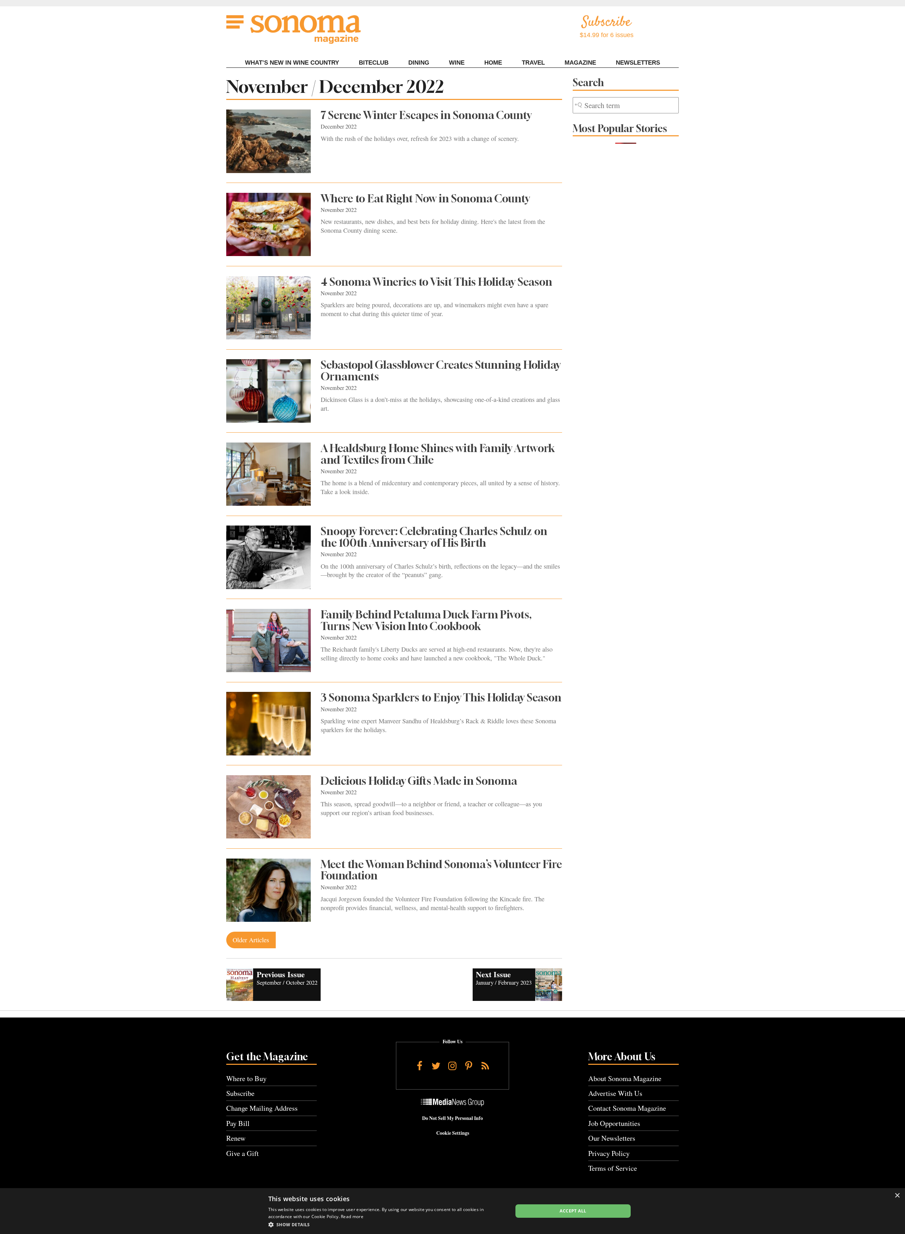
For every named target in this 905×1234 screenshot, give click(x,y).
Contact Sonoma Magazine (627, 1108)
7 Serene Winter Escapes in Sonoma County (426, 115)
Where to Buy (246, 1078)
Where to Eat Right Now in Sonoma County (425, 198)
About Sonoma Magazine (624, 1078)
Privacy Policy (609, 1153)
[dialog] (452, 1211)
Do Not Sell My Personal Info (452, 1118)
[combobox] (626, 105)
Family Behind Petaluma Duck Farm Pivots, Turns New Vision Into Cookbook (426, 620)
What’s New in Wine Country (292, 62)
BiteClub (374, 62)
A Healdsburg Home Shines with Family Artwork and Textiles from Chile (438, 454)
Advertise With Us (615, 1093)
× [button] (897, 1195)
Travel (533, 62)
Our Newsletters (611, 1138)
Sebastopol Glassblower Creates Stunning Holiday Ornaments (441, 370)
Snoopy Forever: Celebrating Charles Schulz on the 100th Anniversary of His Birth (434, 537)
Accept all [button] (573, 1211)
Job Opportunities (614, 1123)
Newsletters (638, 62)
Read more (352, 1217)
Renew (236, 1138)
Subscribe (240, 1093)
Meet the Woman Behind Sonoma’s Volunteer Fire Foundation (441, 870)
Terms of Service (612, 1168)
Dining (418, 62)
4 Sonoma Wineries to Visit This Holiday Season (436, 281)
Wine (457, 62)
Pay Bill (238, 1123)
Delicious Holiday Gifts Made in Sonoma (419, 781)
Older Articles (251, 940)
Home (493, 62)
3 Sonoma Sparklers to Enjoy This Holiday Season (441, 697)
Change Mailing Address (262, 1108)
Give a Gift (242, 1153)
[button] (387, 1224)
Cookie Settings (452, 1133)
